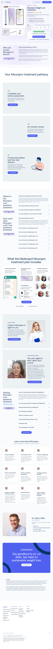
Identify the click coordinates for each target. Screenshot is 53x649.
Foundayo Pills (6, 615)
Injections (34, 5)
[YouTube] (49, 633)
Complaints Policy (22, 613)
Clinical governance (14, 614)
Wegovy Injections (6, 611)
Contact (28, 608)
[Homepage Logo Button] (7, 2)
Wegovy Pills (5, 613)
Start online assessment (39, 36)
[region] (14, 20)
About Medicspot (14, 608)
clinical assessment (36, 201)
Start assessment (47, 2)
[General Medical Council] (8, 630)
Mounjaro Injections (7, 609)
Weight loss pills (6, 620)
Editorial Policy (21, 611)
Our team (13, 610)
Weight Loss (29, 5)
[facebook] (42, 633)
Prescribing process (15, 612)
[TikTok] (47, 633)
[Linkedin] (45, 633)
